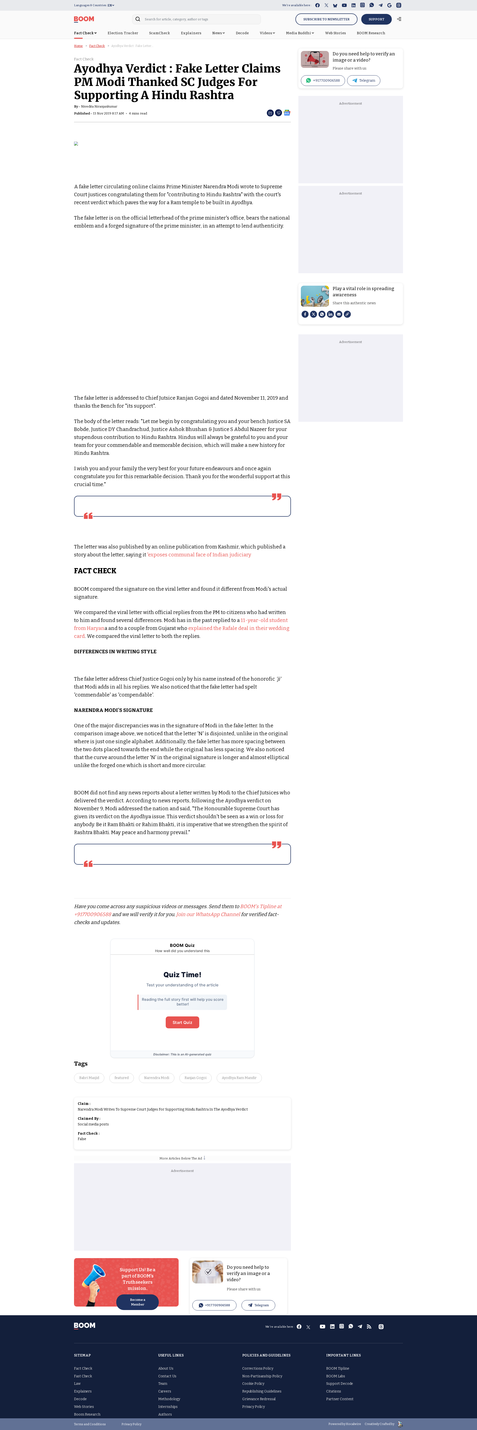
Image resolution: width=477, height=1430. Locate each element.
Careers (164, 1391)
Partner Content (340, 1399)
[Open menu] (399, 19)
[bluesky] (335, 5)
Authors (165, 1414)
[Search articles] (138, 20)
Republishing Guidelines (261, 1391)
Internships (168, 1407)
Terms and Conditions (90, 1424)
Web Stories (335, 33)
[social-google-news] (286, 112)
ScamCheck (159, 33)
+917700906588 (217, 1305)
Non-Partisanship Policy (262, 1376)
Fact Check (84, 33)
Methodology (169, 1399)
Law (77, 1384)
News (217, 33)
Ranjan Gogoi (195, 1078)
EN (110, 5)
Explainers (191, 33)
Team (162, 1384)
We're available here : (297, 5)
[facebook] (305, 314)
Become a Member (137, 1302)
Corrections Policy (257, 1368)
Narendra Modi (156, 1078)
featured (122, 1078)
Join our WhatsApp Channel (208, 914)
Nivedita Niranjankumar (99, 106)
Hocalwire (353, 1424)
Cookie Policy (253, 1384)
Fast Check (83, 1376)
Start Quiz (182, 1022)
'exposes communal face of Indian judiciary (199, 555)
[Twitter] (313, 314)
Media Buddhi (299, 33)
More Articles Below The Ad (181, 1158)
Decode (242, 33)
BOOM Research (371, 33)
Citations (333, 1391)
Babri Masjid (89, 1078)
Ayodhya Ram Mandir (239, 1078)
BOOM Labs (335, 1376)
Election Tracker (123, 33)
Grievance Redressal (259, 1399)
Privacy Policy (253, 1407)
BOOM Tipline (337, 1368)
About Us (165, 1368)
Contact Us (167, 1376)
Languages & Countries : (91, 5)
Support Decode (339, 1384)
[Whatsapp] (322, 314)
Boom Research (87, 1414)
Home (78, 46)
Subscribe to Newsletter (326, 19)
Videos (266, 33)
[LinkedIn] (330, 314)
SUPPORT (376, 19)
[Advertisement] (182, 1211)
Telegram (261, 1305)
